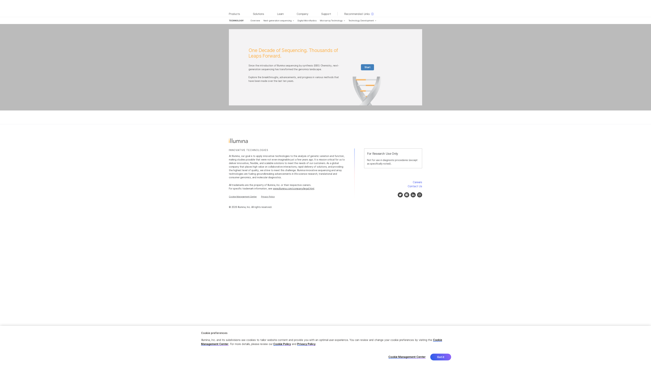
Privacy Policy (268, 196)
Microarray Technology (331, 20)
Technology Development (361, 20)
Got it (440, 357)
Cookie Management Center (243, 196)
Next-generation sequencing (277, 20)
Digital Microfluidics (307, 20)
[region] (325, 346)
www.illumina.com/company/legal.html (293, 188)
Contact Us (415, 186)
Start (367, 67)
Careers (417, 182)
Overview (255, 20)
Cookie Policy (282, 344)
